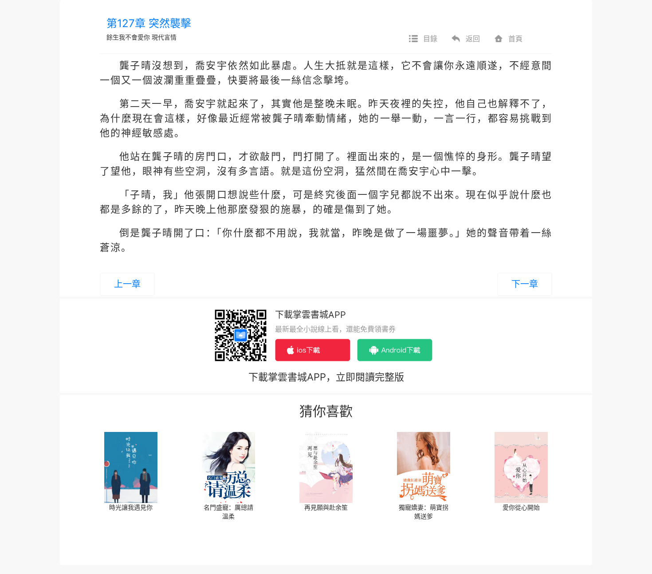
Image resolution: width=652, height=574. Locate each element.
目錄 (430, 38)
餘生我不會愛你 (128, 37)
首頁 (515, 38)
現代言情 (164, 37)
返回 (473, 38)
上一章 (127, 284)
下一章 (524, 284)
